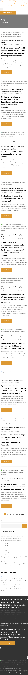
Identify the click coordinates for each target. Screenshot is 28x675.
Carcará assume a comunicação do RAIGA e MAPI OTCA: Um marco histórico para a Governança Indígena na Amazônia (13, 440)
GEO (25, 190)
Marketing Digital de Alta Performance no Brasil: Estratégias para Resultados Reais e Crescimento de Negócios (12, 102)
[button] (1, 9)
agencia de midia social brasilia (13, 91)
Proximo (21, 514)
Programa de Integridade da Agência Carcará (12, 672)
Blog (24, 427)
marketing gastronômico (15, 141)
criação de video (13, 336)
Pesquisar (4, 521)
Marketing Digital (5, 429)
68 (17, 514)
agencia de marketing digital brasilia (14, 190)
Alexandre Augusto (8, 44)
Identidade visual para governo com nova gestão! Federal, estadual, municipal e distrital (13, 346)
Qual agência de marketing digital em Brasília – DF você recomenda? (12, 198)
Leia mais (6, 72)
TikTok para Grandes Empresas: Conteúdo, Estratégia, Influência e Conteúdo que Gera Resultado (13, 486)
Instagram (20, 336)
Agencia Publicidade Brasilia (16, 380)
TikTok (2, 338)
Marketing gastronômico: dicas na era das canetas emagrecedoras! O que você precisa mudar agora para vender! (13, 151)
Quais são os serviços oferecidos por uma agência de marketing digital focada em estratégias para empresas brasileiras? (12, 538)
